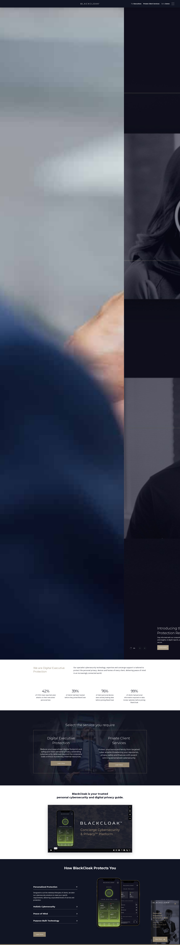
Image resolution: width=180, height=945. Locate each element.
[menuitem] (136, 3)
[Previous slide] (140, 648)
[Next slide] (145, 648)
